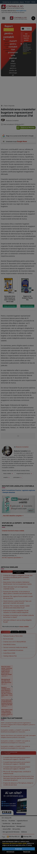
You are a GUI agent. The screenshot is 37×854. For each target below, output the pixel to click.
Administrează (10, 851)
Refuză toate (26, 851)
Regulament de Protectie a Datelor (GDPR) (14, 843)
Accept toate (18, 849)
